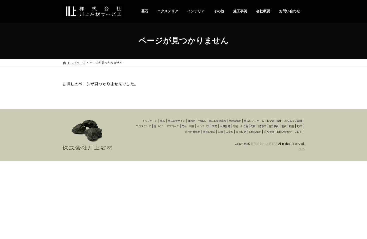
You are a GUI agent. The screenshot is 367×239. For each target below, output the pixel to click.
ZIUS (301, 149)
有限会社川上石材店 (264, 144)
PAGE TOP (354, 227)
